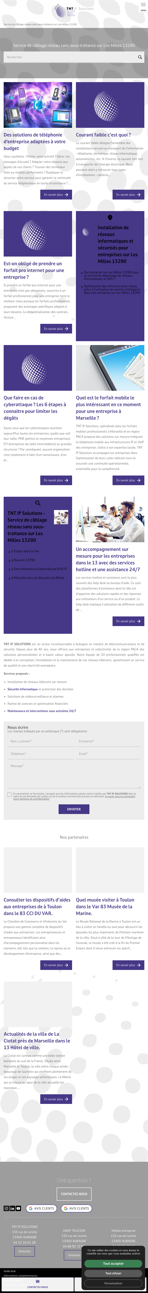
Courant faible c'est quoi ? (103, 135)
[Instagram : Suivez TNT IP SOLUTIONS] (6, 1208)
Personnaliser (113, 1283)
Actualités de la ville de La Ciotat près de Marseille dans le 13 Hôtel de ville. (37, 1041)
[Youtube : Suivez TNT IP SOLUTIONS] (18, 1208)
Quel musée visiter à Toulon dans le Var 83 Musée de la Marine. (105, 906)
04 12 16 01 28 (24, 1242)
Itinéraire (24, 1251)
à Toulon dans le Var (25, 551)
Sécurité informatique (23, 689)
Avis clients (79, 1208)
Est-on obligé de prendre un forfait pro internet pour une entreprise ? (34, 270)
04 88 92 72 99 (74, 1246)
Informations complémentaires (20, 1276)
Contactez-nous (37, 1284)
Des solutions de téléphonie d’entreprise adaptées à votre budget (35, 141)
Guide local (10, 1271)
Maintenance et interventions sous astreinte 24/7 (42, 711)
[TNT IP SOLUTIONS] (74, 11)
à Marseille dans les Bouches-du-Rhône (38, 578)
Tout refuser (113, 1273)
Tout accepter (113, 1263)
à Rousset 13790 (23, 560)
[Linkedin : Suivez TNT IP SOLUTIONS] (12, 1208)
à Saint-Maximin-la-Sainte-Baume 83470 (39, 569)
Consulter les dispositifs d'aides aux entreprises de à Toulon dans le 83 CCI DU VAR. (37, 906)
